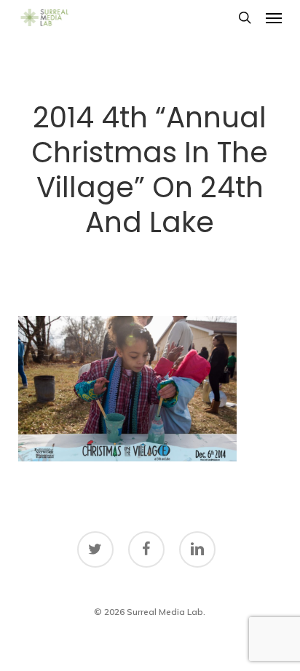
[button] (274, 17)
